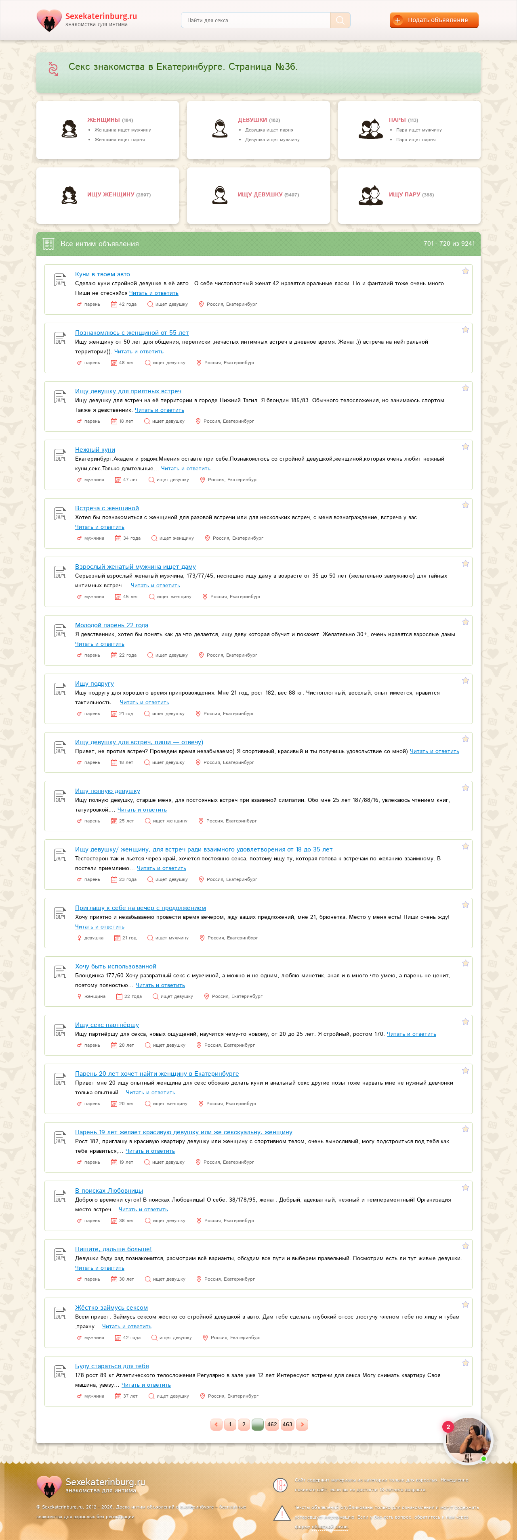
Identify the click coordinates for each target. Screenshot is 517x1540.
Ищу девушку (261, 195)
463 (287, 1425)
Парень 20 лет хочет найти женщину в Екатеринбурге (157, 1074)
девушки (253, 120)
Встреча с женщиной (107, 508)
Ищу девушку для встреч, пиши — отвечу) (139, 742)
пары (398, 120)
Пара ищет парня (415, 139)
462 (272, 1425)
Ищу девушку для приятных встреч (128, 391)
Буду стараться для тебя (112, 1366)
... (257, 1425)
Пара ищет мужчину (419, 130)
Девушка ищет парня (269, 130)
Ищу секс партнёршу (107, 1025)
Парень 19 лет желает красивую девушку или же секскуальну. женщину (183, 1132)
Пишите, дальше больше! (113, 1249)
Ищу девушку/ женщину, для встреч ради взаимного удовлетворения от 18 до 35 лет (204, 849)
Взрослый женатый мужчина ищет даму (135, 567)
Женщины (104, 120)
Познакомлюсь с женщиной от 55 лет (132, 333)
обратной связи (330, 1526)
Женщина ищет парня (120, 139)
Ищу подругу (94, 684)
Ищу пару (405, 195)
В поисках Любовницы (109, 1191)
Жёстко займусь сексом (111, 1308)
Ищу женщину (111, 195)
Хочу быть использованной (115, 966)
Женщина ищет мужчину (123, 130)
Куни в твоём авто (102, 274)
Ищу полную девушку (107, 791)
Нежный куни (95, 450)
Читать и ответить (154, 293)
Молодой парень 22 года (111, 625)
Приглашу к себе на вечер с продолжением (140, 908)
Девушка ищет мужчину (272, 139)
